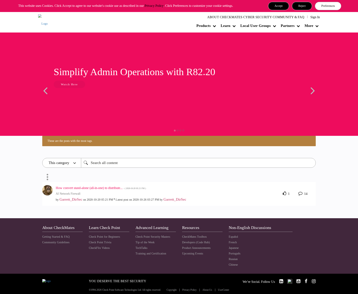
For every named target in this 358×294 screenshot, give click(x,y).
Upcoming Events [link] (192, 253)
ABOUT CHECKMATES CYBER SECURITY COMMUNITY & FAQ (255, 17)
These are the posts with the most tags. (70, 140)
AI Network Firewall (68, 193)
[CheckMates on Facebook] (304, 281)
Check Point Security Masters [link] (152, 236)
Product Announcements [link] (196, 247)
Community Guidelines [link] (55, 242)
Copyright (172, 290)
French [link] (233, 242)
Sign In (315, 17)
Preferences (328, 5)
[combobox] (198, 163)
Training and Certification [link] (150, 253)
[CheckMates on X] (288, 281)
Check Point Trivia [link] (100, 242)
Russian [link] (233, 259)
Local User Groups (255, 26)
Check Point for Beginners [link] (104, 236)
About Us (207, 290)
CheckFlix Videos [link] (99, 247)
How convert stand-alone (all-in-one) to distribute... (101, 188)
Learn (225, 26)
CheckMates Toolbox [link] (194, 236)
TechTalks (141, 247)
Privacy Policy (154, 5)
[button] (278, 6)
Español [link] (233, 236)
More (309, 26)
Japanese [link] (234, 247)
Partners (288, 26)
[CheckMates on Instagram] (312, 281)
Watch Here (69, 84)
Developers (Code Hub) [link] (196, 242)
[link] (279, 281)
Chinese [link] (233, 264)
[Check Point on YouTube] (296, 281)
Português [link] (234, 253)
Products (203, 26)
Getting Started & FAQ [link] (56, 236)
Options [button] (47, 177)
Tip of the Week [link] (145, 242)
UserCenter (223, 290)
